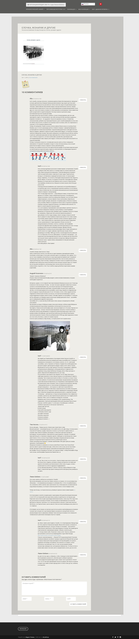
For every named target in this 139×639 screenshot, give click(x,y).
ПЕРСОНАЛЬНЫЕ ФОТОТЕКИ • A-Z (55, 9)
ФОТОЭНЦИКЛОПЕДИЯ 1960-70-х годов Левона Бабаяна (46, 4)
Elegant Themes (30, 637)
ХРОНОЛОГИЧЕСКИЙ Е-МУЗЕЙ (34, 9)
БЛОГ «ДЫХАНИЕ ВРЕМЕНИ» (100, 9)
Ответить (83, 100)
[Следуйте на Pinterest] (100, 4)
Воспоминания (33, 77)
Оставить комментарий (78, 604)
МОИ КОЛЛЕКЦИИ (83, 9)
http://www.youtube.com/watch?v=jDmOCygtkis (49, 535)
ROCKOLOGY (23, 629)
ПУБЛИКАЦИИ (71, 9)
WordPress (46, 637)
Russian (86, 4)
